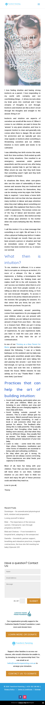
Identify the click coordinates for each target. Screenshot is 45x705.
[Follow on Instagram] (24, 697)
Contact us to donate (22, 673)
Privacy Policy (9, 689)
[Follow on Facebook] (20, 697)
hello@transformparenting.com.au (21, 663)
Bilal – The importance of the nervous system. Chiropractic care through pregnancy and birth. (19, 525)
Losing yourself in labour (14, 518)
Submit (33, 601)
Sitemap (38, 689)
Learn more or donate (22, 634)
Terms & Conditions (25, 689)
